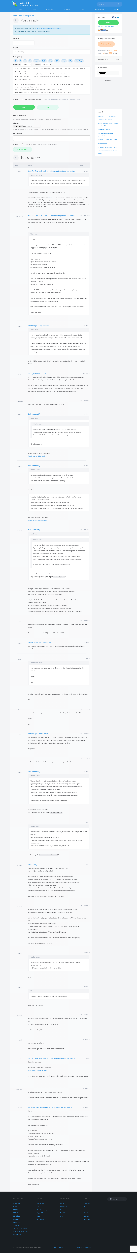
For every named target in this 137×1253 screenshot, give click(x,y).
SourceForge (64, 1207)
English (115, 1199)
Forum (116, 9)
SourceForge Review (103, 59)
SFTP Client (16, 1213)
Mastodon (87, 1210)
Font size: (38, 64)
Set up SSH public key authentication (107, 147)
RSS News (87, 1219)
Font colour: (17, 64)
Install (82, 9)
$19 (99, 27)
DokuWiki (63, 1213)
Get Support (40, 1204)
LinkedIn (86, 1216)
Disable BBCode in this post (32, 99)
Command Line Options (20, 1231)
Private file (41, 144)
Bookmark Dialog (102, 143)
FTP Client (16, 1210)
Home (20, 9)
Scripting (16, 1225)
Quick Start (16, 1204)
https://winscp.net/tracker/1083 (37, 520)
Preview (47, 107)
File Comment (17, 133)
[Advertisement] (108, 93)
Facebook (87, 1204)
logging (50, 198)
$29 (102, 27)
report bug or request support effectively (48, 28)
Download (67, 9)
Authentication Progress (104, 129)
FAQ (38, 1207)
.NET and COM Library (20, 1228)
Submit (24, 107)
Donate (108, 22)
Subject (15, 48)
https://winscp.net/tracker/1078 (37, 1070)
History (39, 1216)
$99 (109, 27)
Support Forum (41, 1213)
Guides (15, 1207)
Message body (17, 57)
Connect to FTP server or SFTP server (107, 139)
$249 (112, 27)
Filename (16, 123)
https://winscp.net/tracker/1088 (37, 456)
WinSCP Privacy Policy (83, 1247)
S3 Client (16, 1219)
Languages (16, 1222)
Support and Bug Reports (26, 16)
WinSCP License (58, 1247)
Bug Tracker (40, 1219)
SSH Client (16, 1216)
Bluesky (86, 1213)
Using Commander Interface (105, 120)
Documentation (99, 9)
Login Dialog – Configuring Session (107, 116)
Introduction (50, 9)
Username (16, 39)
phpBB (62, 1216)
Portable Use (17, 1235)
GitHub (62, 1204)
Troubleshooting (42, 1210)
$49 (106, 27)
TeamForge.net (65, 1210)
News (34, 9)
